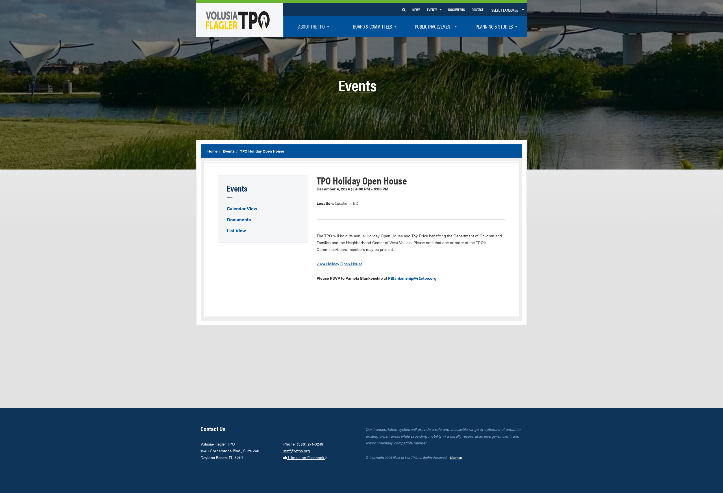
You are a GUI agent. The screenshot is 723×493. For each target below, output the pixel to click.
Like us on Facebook (306, 457)
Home (212, 151)
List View (236, 230)
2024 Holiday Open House (339, 263)
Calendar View (242, 208)
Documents (239, 219)
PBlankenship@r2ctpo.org (412, 278)
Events (229, 151)
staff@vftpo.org (296, 450)
